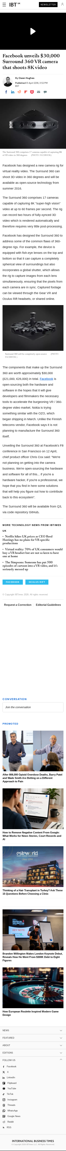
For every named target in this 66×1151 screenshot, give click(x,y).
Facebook (46, 379)
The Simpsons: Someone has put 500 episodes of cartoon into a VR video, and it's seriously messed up (30, 566)
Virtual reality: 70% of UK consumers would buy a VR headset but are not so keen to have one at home (33, 553)
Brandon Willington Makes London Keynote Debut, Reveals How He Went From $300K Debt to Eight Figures (33, 957)
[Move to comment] (45, 92)
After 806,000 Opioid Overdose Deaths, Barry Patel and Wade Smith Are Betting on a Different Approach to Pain (32, 778)
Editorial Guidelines (48, 604)
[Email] (39, 92)
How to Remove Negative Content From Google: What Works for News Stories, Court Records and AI (32, 836)
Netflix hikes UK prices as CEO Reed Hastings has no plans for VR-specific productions (27, 540)
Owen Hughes (26, 78)
